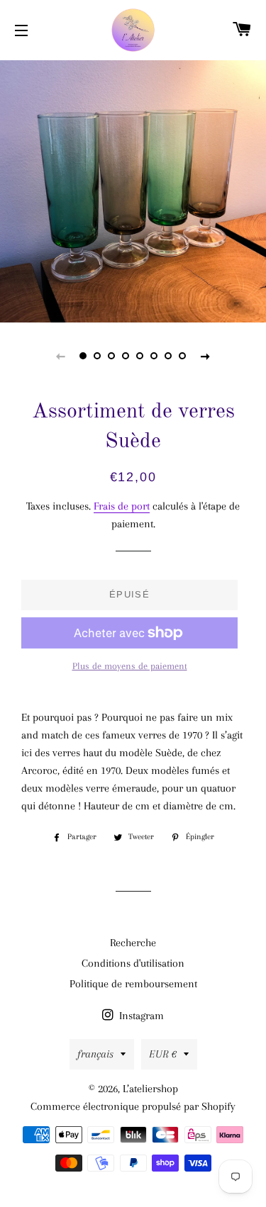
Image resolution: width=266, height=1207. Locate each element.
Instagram (140, 1015)
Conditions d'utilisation (133, 963)
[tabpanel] (133, 189)
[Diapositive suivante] (205, 355)
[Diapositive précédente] (61, 355)
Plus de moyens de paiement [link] (129, 666)
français (95, 1054)
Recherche (133, 942)
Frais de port (122, 506)
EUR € (163, 1054)
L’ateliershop (150, 1088)
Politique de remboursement (133, 983)
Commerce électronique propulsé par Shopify (133, 1106)
